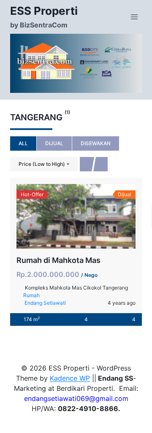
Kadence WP (70, 378)
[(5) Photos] (57, 216)
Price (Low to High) (42, 164)
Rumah (31, 295)
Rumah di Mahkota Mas (58, 260)
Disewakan (96, 143)
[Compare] (94, 216)
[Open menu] (134, 16)
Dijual (54, 143)
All (23, 143)
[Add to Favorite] (76, 216)
